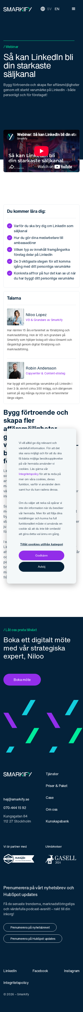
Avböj (41, 566)
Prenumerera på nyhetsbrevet (30, 927)
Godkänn (41, 555)
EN (57, 8)
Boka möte (22, 679)
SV (49, 8)
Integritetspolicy (29, 474)
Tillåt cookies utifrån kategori (41, 544)
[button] (74, 9)
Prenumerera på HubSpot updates (32, 938)
